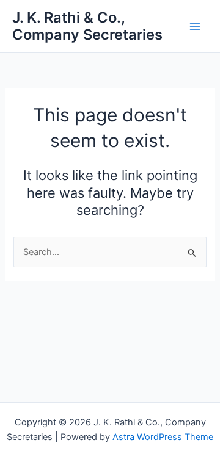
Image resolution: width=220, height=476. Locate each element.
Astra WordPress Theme (162, 436)
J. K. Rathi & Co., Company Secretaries (87, 26)
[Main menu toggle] (195, 26)
